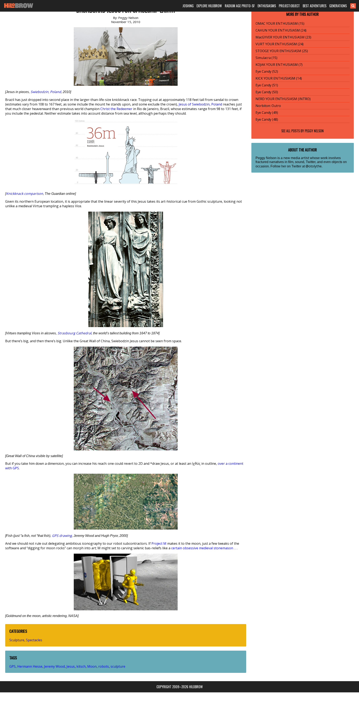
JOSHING (188, 5)
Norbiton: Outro (268, 105)
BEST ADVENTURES (314, 5)
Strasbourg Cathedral (74, 333)
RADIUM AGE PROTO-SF (240, 5)
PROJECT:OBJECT (289, 5)
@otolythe (314, 166)
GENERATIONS (338, 5)
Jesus (70, 666)
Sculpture (16, 640)
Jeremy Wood (54, 666)
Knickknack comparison (24, 193)
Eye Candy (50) (267, 92)
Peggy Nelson (314, 130)
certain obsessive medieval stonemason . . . (204, 548)
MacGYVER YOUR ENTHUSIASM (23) (283, 37)
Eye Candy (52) (267, 71)
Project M (158, 543)
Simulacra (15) (266, 57)
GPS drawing (62, 535)
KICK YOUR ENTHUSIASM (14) (279, 78)
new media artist (296, 158)
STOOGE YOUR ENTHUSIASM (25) (282, 51)
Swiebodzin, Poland (46, 92)
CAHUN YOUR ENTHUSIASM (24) (281, 30)
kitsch (81, 666)
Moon (92, 666)
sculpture (118, 666)
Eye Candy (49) (267, 112)
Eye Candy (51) (267, 85)
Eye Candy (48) (267, 119)
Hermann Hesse (29, 666)
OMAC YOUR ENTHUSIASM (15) (280, 23)
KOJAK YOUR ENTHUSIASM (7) (279, 64)
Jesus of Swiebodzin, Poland (200, 104)
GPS (12, 666)
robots (103, 666)
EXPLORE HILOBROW (209, 5)
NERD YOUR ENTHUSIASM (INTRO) (283, 99)
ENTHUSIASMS (267, 5)
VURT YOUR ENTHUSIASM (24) (280, 44)
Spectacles (34, 640)
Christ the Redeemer (116, 109)
